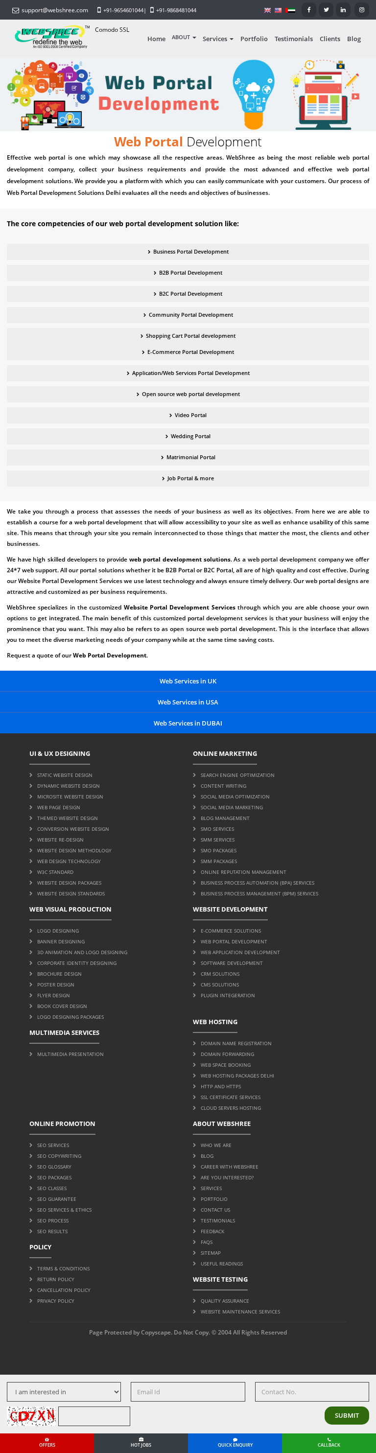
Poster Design (55, 984)
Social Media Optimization (235, 796)
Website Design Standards (71, 893)
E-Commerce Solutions (231, 930)
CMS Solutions (220, 984)
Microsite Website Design (70, 796)
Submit (347, 1415)
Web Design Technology (69, 861)
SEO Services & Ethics (64, 1209)
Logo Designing (58, 930)
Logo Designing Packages (70, 1016)
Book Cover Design (62, 1006)
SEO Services (53, 1145)
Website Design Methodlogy (74, 850)
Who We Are (216, 1145)
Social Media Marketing (232, 807)
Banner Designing (61, 941)
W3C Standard (55, 871)
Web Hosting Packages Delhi (237, 1075)
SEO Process (53, 1220)
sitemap (211, 1252)
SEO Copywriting (59, 1155)
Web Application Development (240, 952)
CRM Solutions (220, 973)
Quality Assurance (225, 1300)
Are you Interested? (227, 1177)
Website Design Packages (69, 882)
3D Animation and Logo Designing (82, 952)
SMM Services (218, 839)
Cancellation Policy (64, 1290)
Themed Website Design (67, 818)
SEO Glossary (54, 1166)
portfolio (254, 38)
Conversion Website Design (73, 828)
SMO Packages (218, 850)
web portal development (109, 522)
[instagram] (361, 9)
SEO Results (52, 1231)
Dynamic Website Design (68, 785)
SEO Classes (52, 1188)
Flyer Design (53, 995)
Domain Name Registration (236, 1043)
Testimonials (294, 38)
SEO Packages (54, 1177)
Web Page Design (58, 807)
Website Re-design (60, 839)
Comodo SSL (112, 29)
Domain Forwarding (227, 1054)
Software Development (232, 963)
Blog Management (225, 818)
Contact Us (215, 1209)
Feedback (212, 1231)
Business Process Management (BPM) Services (259, 893)
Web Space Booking (226, 1064)
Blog (354, 38)
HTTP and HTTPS (221, 1086)
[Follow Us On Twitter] (326, 9)
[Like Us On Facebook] (309, 9)
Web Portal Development (234, 941)
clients (330, 38)
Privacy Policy (55, 1300)
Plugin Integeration (228, 995)
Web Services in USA (188, 702)
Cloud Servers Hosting (231, 1107)
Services (215, 38)
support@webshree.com (55, 10)
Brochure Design (59, 973)
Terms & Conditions (63, 1268)
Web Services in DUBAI (188, 723)
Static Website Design (65, 775)
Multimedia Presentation (70, 1054)
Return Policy (55, 1279)
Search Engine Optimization (238, 775)
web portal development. (242, 629)
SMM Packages (219, 861)
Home (156, 38)
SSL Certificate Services (230, 1097)
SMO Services (217, 828)
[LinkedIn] (343, 9)
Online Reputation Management (243, 871)
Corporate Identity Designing (77, 963)
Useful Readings (222, 1263)
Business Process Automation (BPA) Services (257, 882)
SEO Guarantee (56, 1198)
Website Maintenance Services (240, 1311)
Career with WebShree (229, 1166)
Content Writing (223, 785)
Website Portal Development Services (70, 581)
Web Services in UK (188, 681)
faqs (206, 1242)
